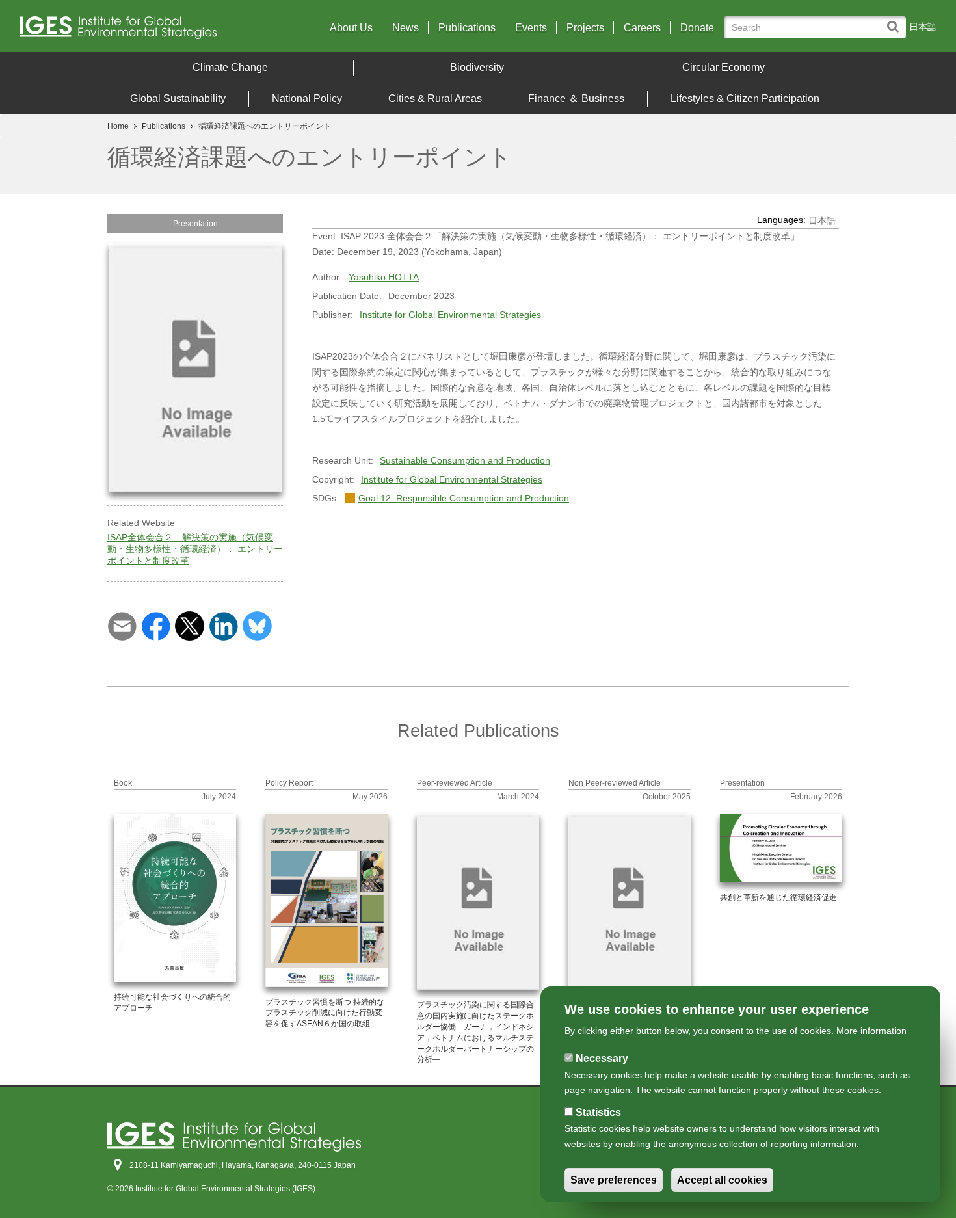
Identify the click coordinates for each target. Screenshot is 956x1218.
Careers (642, 28)
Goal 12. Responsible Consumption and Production (463, 498)
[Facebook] (155, 625)
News (405, 28)
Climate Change (230, 67)
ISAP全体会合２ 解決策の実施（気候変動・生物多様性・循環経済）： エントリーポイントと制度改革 (195, 549)
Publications (467, 28)
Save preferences (613, 1179)
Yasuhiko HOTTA (384, 277)
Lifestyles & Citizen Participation (745, 98)
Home (118, 126)
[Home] (132, 31)
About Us (351, 28)
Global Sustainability (178, 98)
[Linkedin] (223, 625)
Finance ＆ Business (576, 98)
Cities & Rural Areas (435, 98)
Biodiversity (477, 67)
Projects (585, 28)
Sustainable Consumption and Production (465, 460)
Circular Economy (723, 67)
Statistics (598, 1112)
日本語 (922, 26)
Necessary (602, 1058)
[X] (189, 625)
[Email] (122, 625)
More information (871, 1031)
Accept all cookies (722, 1179)
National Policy (307, 98)
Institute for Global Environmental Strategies (450, 315)
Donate (697, 28)
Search (896, 20)
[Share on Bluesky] (257, 625)
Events (531, 28)
